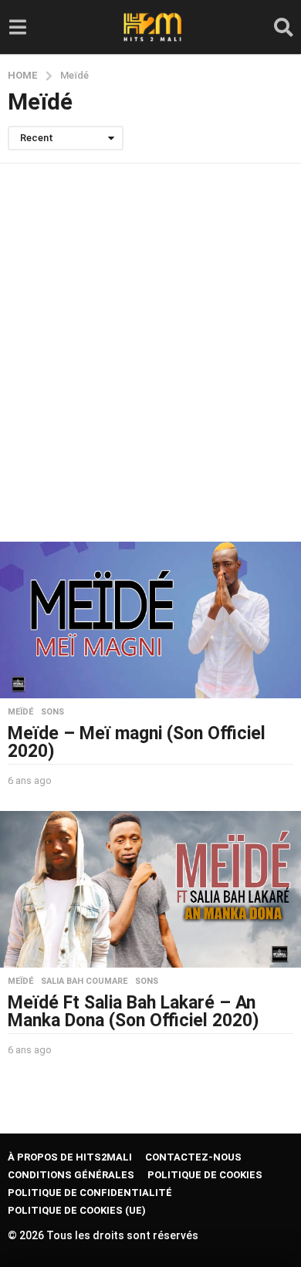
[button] (17, 27)
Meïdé (20, 712)
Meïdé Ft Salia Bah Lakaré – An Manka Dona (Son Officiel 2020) (133, 1011)
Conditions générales (71, 1175)
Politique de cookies (204, 1175)
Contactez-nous (193, 1157)
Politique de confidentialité (90, 1192)
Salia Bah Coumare (84, 981)
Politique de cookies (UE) (77, 1210)
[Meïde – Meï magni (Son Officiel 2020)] (150, 620)
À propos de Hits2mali (70, 1157)
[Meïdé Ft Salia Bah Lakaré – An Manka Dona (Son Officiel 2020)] (150, 889)
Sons (52, 712)
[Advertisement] (150, 352)
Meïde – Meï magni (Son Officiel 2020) (136, 742)
